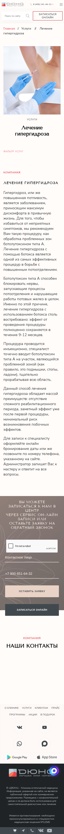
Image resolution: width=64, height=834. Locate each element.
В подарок (47, 714)
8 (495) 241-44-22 (42, 4)
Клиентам (41, 708)
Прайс (55, 708)
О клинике (12, 708)
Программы (17, 714)
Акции (33, 714)
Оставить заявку (32, 591)
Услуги (26, 28)
